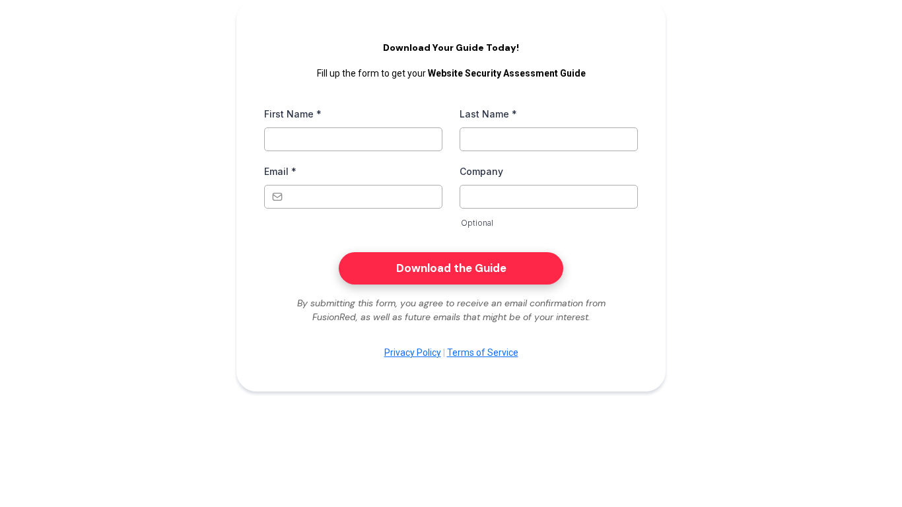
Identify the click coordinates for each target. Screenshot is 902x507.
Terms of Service (482, 352)
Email (280, 171)
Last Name (488, 113)
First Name (293, 113)
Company (481, 171)
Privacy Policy (412, 352)
